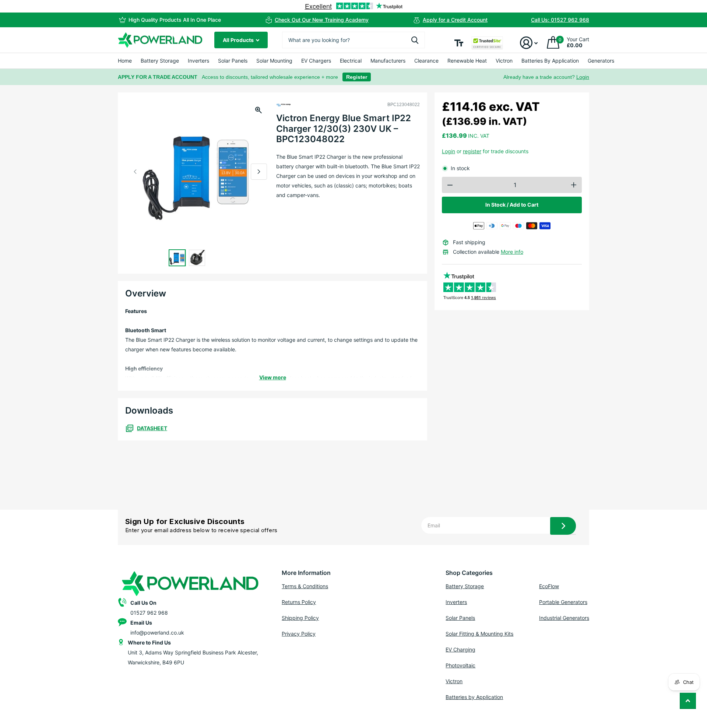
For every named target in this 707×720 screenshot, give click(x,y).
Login (582, 77)
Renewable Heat (467, 60)
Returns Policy (299, 602)
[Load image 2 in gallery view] (197, 258)
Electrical (351, 60)
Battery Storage (160, 60)
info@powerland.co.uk (157, 632)
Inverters (198, 60)
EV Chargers (316, 60)
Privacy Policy (299, 634)
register (472, 151)
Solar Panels (232, 60)
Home (125, 60)
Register (356, 77)
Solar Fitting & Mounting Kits (479, 634)
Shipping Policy (300, 618)
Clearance (426, 60)
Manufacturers (387, 60)
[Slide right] (259, 172)
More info (512, 252)
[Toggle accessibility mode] (458, 43)
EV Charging (460, 649)
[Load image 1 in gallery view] (177, 258)
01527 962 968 (149, 613)
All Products (239, 40)
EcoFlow (549, 586)
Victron (504, 60)
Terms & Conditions (305, 586)
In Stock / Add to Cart (511, 204)
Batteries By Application (550, 60)
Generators (601, 60)
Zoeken (415, 40)
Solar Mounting (274, 60)
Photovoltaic (460, 665)
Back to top (688, 701)
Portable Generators (563, 602)
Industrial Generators (564, 618)
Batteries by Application (474, 697)
